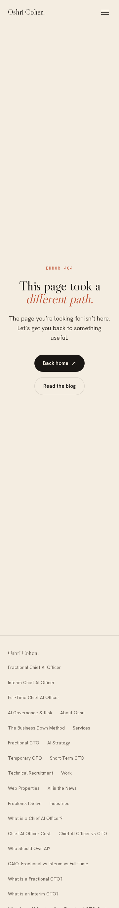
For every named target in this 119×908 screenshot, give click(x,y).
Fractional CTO (23, 743)
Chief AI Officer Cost (29, 833)
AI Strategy (58, 743)
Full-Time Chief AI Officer (33, 697)
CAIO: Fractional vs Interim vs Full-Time (48, 864)
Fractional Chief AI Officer (34, 667)
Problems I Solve (25, 803)
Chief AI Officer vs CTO (83, 833)
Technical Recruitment (30, 773)
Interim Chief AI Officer (31, 682)
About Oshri (72, 713)
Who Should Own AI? (29, 848)
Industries (59, 803)
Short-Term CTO (67, 758)
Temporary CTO (25, 758)
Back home (59, 363)
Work (66, 773)
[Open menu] (106, 12)
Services (81, 728)
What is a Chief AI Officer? (35, 818)
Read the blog (59, 386)
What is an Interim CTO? (33, 894)
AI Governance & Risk (30, 713)
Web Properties (24, 788)
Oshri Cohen (27, 12)
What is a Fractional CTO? (35, 879)
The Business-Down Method (36, 728)
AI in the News (62, 788)
